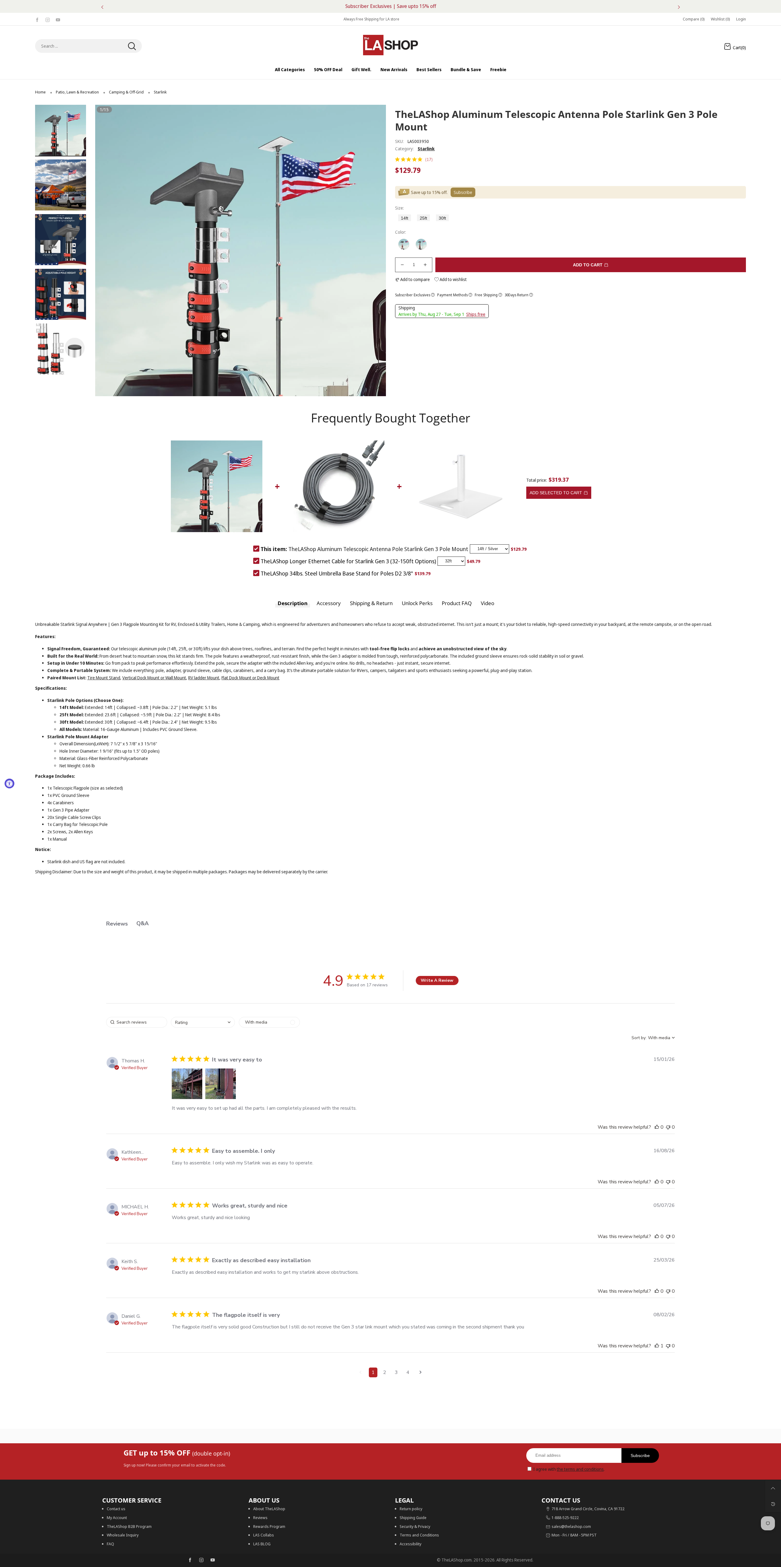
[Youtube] (58, 19)
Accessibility (410, 1544)
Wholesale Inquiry (123, 1535)
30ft (442, 218)
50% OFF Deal (328, 69)
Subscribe (640, 1455)
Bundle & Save (466, 69)
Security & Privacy (415, 1526)
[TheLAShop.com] (390, 45)
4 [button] (407, 1372)
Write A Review (437, 980)
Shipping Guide (413, 1517)
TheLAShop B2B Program (129, 1526)
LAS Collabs (263, 1535)
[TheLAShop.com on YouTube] (212, 1560)
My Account (117, 1517)
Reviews (260, 1517)
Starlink (426, 149)
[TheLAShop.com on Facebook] (190, 1560)
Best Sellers (428, 69)
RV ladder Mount (203, 678)
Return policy (411, 1508)
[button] (108, 250)
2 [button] (384, 1372)
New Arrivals (393, 69)
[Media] (374, 384)
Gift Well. (361, 69)
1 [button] (373, 1372)
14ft (404, 218)
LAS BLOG (262, 1544)
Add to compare (414, 279)
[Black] (421, 244)
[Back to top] (773, 1488)
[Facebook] (37, 19)
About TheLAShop (269, 1508)
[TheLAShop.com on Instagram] (201, 1560)
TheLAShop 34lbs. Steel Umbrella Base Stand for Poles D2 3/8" (337, 573)
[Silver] (403, 244)
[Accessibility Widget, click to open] (9, 783)
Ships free (475, 314)
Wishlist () (720, 19)
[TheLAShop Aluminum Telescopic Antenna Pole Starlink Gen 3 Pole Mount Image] (60, 130)
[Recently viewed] (773, 1504)
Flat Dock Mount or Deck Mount (250, 678)
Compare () (694, 19)
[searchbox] (136, 1022)
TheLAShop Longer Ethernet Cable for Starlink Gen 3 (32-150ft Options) (348, 561)
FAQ (110, 1544)
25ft (423, 218)
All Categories (290, 69)
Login (741, 19)
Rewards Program (269, 1526)
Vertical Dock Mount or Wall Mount (154, 678)
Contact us (116, 1508)
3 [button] (396, 1372)
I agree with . (569, 1469)
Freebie (498, 69)
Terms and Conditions (419, 1535)
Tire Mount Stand (103, 678)
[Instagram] (47, 19)
